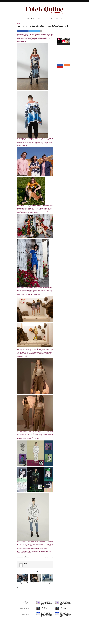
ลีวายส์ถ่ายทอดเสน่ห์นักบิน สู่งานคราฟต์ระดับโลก (48, 583)
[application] (63, 41)
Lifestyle (50, 18)
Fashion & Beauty (41, 18)
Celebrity (33, 18)
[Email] (52, 557)
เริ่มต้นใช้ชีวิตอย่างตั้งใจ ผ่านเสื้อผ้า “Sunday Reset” (35, 583)
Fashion (19, 23)
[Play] (58, 43)
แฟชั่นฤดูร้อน (26, 556)
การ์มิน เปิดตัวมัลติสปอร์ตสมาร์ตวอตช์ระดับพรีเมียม (23, 583)
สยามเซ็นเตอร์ (20, 556)
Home (28, 18)
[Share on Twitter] (49, 557)
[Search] (61, 18)
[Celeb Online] (44, 9)
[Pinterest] (50, 557)
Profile (57, 18)
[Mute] (67, 43)
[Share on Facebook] (47, 557)
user (25, 563)
